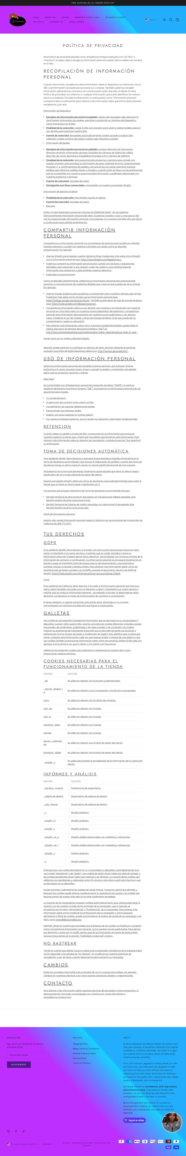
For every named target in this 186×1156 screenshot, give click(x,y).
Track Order (76, 22)
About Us (50, 17)
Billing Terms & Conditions (86, 1048)
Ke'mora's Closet (115, 17)
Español (47, 1144)
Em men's (38, 22)
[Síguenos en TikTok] (23, 1131)
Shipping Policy (80, 1043)
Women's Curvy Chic (87, 17)
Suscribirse (19, 1064)
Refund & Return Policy (84, 1053)
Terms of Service (81, 1063)
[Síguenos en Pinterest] (16, 1131)
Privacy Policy (80, 1058)
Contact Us (56, 22)
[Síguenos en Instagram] (8, 1131)
